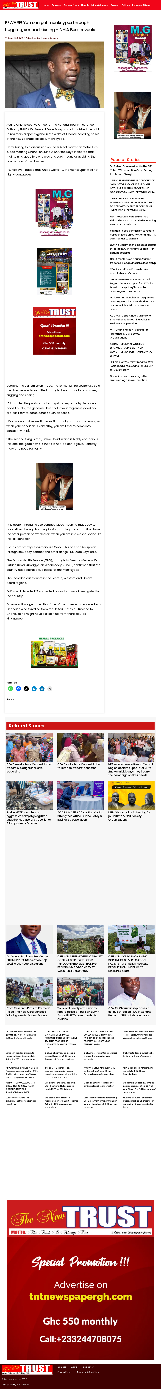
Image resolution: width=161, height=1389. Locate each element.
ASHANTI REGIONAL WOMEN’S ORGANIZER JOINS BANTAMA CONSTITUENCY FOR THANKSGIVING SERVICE (20, 1087)
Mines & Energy (99, 5)
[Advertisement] (80, 871)
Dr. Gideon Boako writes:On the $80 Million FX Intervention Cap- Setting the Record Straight (131, 170)
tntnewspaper (12, 1379)
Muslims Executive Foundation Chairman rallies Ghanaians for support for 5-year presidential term (138, 1102)
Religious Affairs (141, 5)
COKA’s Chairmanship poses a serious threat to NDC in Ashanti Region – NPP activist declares (133, 249)
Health (85, 5)
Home (46, 5)
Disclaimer (88, 1366)
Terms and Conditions (88, 1372)
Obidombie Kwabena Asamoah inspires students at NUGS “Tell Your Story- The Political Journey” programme (139, 1087)
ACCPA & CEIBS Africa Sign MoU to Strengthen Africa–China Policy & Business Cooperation (130, 319)
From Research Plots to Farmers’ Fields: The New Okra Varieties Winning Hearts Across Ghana (133, 220)
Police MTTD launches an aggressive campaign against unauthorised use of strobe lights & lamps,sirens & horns (28, 817)
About (74, 1366)
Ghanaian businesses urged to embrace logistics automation (99, 1084)
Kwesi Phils (23, 1384)
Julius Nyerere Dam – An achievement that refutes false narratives (21, 1101)
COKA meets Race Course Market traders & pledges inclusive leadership (29, 767)
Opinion (115, 5)
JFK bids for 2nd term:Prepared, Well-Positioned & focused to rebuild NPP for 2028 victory (132, 366)
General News (71, 5)
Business (56, 5)
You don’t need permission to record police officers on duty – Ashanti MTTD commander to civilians (133, 234)
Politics (126, 5)
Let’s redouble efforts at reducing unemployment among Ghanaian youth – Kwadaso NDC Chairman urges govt (100, 1102)
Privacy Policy (64, 1372)
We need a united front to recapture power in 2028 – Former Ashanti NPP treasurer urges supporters (61, 1102)
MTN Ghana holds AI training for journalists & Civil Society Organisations (129, 333)
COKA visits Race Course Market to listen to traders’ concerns (79, 766)
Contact (62, 1366)
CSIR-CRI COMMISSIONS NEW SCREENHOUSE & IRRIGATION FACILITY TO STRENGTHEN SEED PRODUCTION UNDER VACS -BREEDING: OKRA (128, 963)
